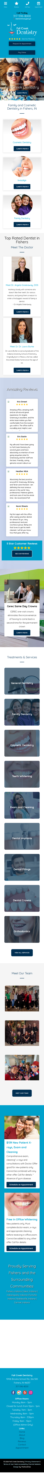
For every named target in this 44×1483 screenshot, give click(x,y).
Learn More (22, 93)
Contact (22, 1444)
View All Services (22, 953)
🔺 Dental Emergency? (22, 19)
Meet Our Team (22, 1093)
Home (22, 1431)
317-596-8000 (22, 16)
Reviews (22, 1441)
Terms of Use (8, 1464)
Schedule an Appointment (21, 1184)
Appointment (22, 1447)
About (22, 1435)
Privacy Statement (32, 1462)
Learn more (22, 148)
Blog (22, 1438)
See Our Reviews (22, 554)
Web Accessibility (21, 1464)
